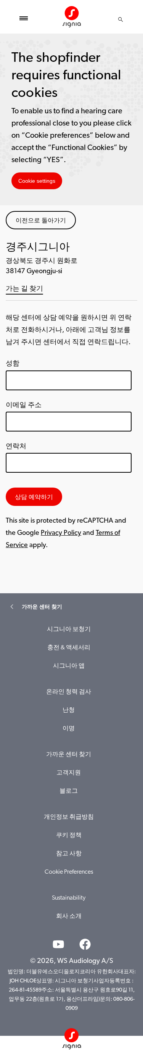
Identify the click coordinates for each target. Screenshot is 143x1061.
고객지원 (68, 773)
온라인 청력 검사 (68, 692)
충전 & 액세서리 (68, 648)
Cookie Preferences (69, 872)
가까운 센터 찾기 (68, 755)
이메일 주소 (24, 405)
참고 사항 (69, 854)
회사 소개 (69, 916)
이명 (69, 729)
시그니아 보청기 (69, 629)
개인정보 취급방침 (69, 817)
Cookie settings (36, 181)
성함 (12, 364)
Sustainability (68, 898)
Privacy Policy (61, 533)
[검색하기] (120, 19)
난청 (69, 710)
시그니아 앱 (69, 666)
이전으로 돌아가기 (41, 220)
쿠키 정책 (69, 835)
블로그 (68, 791)
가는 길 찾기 (24, 289)
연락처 (16, 446)
